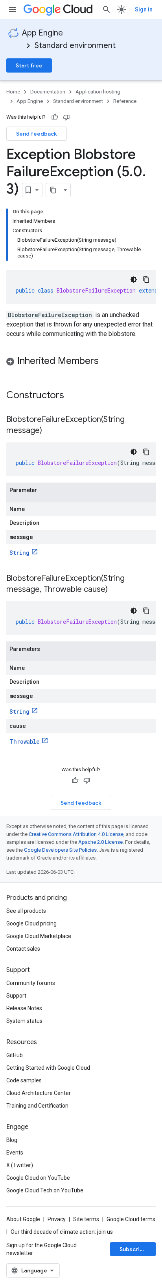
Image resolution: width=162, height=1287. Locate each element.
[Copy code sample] (146, 279)
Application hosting (97, 92)
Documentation (47, 92)
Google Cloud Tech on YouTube (44, 1190)
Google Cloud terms (131, 1219)
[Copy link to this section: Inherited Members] (106, 361)
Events (14, 1152)
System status (24, 1021)
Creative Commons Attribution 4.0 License (76, 834)
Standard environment (75, 45)
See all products (26, 911)
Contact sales (23, 949)
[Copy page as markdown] (53, 190)
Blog (11, 1140)
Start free (29, 65)
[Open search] (106, 9)
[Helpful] (55, 117)
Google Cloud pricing (31, 923)
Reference (124, 101)
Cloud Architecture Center (38, 1093)
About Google (23, 1219)
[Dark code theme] (133, 279)
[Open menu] (12, 9)
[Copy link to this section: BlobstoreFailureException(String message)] (50, 431)
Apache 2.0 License (100, 842)
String (19, 552)
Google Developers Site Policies (60, 850)
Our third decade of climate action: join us (62, 1232)
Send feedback (36, 133)
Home (13, 92)
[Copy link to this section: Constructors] (74, 396)
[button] (81, 362)
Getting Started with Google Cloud (48, 1068)
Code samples (24, 1080)
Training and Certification (37, 1105)
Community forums (30, 983)
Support (16, 995)
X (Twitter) (19, 1165)
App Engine (42, 33)
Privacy (57, 1219)
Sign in (144, 9)
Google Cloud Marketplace (38, 936)
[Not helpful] (66, 117)
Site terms (86, 1219)
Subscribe (133, 1249)
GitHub (14, 1055)
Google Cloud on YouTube (38, 1178)
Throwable (24, 741)
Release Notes (24, 1008)
